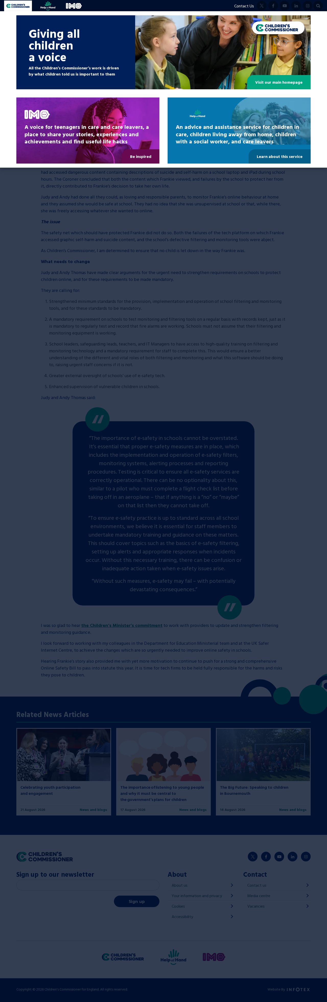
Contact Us (244, 6)
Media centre (258, 896)
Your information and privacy (197, 896)
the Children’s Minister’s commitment (121, 625)
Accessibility (182, 916)
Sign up (137, 901)
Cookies (178, 906)
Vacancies (256, 906)
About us (180, 885)
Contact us (256, 885)
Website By (276, 989)
